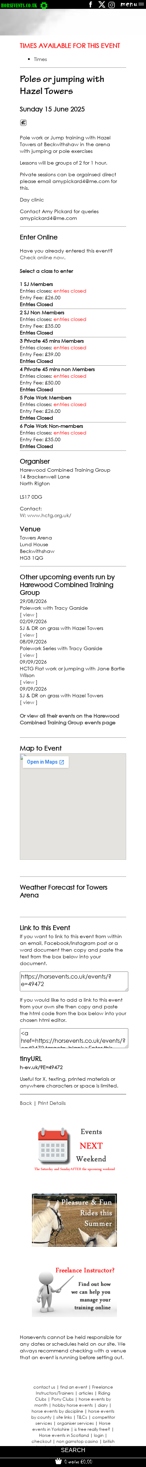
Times (40, 59)
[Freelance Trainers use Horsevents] (74, 1315)
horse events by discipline (57, 1411)
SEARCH (73, 1450)
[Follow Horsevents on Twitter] (101, 7)
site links (64, 1417)
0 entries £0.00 (77, 1461)
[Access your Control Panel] (44, 5)
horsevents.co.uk (19, 5)
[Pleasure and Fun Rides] (74, 1244)
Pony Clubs (62, 1399)
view (28, 614)
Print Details (52, 1103)
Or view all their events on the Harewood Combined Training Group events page (69, 719)
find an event (73, 1387)
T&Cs (82, 1417)
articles (86, 1393)
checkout (41, 1441)
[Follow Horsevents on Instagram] (112, 7)
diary (103, 1405)
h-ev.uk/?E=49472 (41, 1067)
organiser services (75, 1423)
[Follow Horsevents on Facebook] (90, 7)
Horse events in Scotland (64, 1435)
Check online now (42, 257)
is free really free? (92, 1429)
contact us (44, 1387)
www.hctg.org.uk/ (49, 515)
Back (26, 1103)
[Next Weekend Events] (74, 1174)
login (98, 1435)
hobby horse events (72, 1405)
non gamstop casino (77, 1441)
